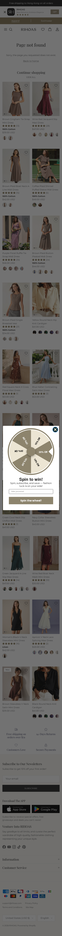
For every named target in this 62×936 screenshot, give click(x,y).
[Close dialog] (55, 429)
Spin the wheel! (31, 500)
